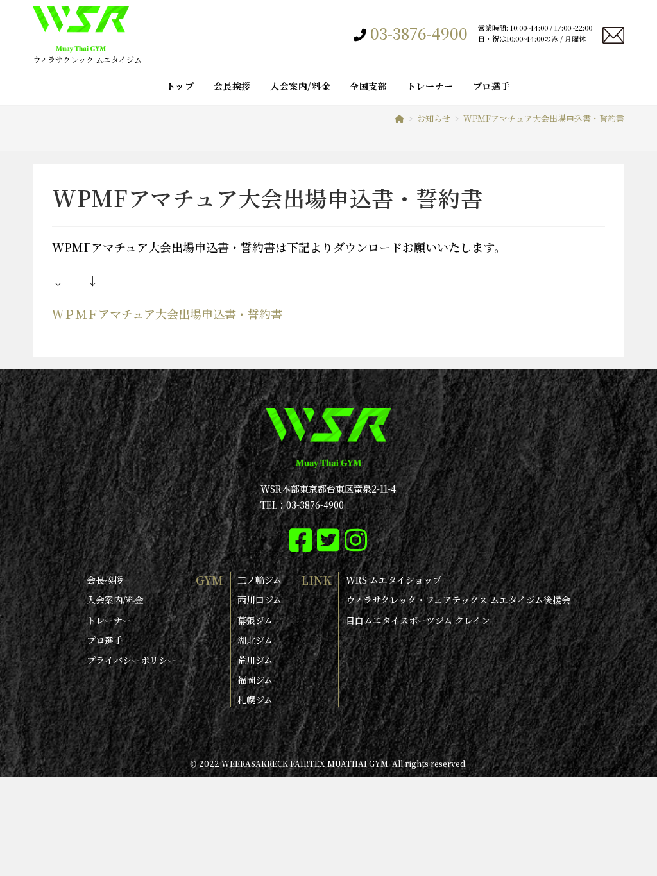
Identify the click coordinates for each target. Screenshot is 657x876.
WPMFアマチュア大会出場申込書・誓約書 (543, 118)
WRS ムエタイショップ (393, 579)
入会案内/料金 (115, 599)
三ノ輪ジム (259, 579)
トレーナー (109, 620)
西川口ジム (259, 599)
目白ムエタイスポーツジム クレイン (418, 620)
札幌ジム (255, 699)
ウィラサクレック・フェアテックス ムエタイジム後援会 (458, 599)
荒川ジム (255, 659)
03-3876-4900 (419, 33)
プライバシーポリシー (131, 659)
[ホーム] (399, 118)
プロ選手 (105, 640)
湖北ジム (255, 640)
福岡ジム (255, 679)
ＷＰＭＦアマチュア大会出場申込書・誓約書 (167, 313)
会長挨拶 (105, 579)
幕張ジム (255, 620)
